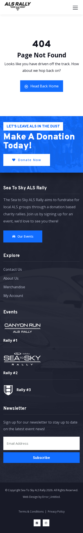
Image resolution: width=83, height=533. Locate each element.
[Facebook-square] (37, 522)
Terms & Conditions (31, 511)
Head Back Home (44, 86)
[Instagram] (46, 522)
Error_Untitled (51, 497)
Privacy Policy (56, 511)
